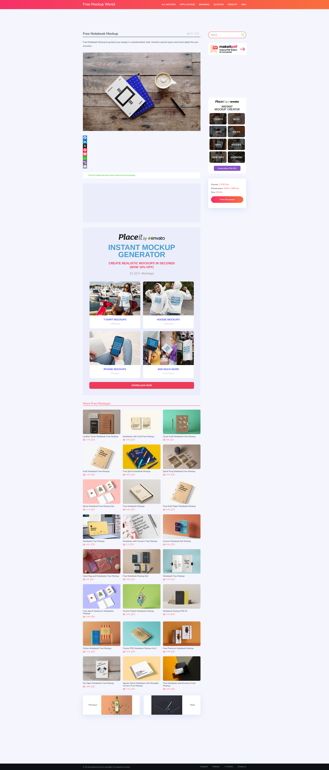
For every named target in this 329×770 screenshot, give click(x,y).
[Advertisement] (164, 20)
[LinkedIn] (141, 142)
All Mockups (169, 4)
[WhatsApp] (141, 158)
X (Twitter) (228, 766)
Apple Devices (187, 4)
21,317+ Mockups (142, 273)
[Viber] (141, 162)
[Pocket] (141, 154)
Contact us (241, 766)
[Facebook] (141, 138)
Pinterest (216, 766)
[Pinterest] (141, 150)
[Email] (141, 166)
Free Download (227, 199)
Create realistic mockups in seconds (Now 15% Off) (142, 265)
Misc (243, 4)
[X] (141, 146)
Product (232, 4)
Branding (204, 4)
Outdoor (219, 4)
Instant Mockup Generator (141, 251)
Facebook (204, 766)
